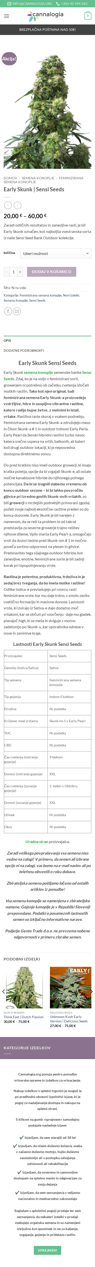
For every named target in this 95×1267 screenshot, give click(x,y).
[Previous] (4, 1001)
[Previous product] (17, 205)
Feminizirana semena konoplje (41, 295)
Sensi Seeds (37, 300)
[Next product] (8, 205)
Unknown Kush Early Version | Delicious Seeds (69, 1019)
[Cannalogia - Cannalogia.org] (47, 16)
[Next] (91, 1001)
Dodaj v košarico (51, 271)
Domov (10, 178)
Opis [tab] (7, 340)
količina (9, 253)
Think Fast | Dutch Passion (24, 1017)
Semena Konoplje (38, 178)
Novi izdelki (71, 295)
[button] (7, 16)
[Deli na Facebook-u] (8, 311)
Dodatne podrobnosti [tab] (24, 351)
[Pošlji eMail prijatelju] (17, 311)
